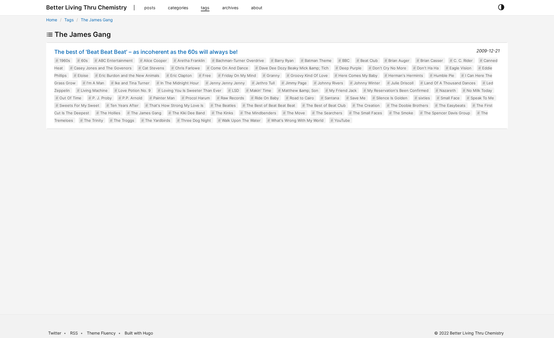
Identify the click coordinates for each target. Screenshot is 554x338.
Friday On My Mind (239, 75)
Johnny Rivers (330, 83)
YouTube (342, 120)
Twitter (54, 333)
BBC (345, 60)
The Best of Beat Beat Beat (270, 105)
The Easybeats (452, 105)
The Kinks (224, 113)
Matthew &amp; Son (300, 90)
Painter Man (164, 98)
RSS (74, 333)
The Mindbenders (260, 113)
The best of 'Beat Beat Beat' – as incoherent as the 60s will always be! (146, 51)
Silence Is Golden (391, 98)
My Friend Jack (343, 90)
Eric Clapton (181, 75)
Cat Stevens (153, 68)
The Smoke (403, 113)
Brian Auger (398, 60)
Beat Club (369, 60)
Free (207, 75)
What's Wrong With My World (297, 120)
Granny (273, 75)
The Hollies (110, 113)
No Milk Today (479, 90)
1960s (64, 60)
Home (51, 19)
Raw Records (232, 98)
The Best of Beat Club (326, 105)
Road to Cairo (302, 98)
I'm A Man (95, 83)
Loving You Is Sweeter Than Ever (191, 90)
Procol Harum (198, 98)
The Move (296, 113)
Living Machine (94, 90)
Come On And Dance (229, 68)
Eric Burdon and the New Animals (129, 75)
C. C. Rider (463, 60)
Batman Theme (318, 60)
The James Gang (97, 19)
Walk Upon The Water (241, 120)
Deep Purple (350, 68)
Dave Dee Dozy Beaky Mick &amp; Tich (294, 68)
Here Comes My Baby (357, 75)
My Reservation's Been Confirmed (397, 90)
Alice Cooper (155, 60)
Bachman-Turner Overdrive (240, 60)
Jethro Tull (265, 83)
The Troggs (124, 120)
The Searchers (329, 113)
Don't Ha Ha (428, 68)
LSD (235, 90)
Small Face (450, 98)
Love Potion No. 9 (134, 90)
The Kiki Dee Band (188, 113)
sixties (424, 98)
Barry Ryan (284, 60)
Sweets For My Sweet (79, 105)
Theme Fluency (102, 333)
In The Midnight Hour (179, 83)
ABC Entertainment (115, 60)
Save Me (358, 98)
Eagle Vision (460, 68)
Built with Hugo (139, 333)
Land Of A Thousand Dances (450, 83)
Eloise (83, 75)
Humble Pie (444, 75)
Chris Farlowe (187, 68)
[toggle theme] (501, 7)
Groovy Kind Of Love (309, 75)
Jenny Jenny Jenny (227, 83)
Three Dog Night (196, 120)
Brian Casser (431, 60)
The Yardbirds (157, 120)
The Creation (368, 105)
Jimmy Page (296, 83)
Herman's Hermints (405, 75)
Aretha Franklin (191, 60)
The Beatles (225, 105)
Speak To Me (482, 98)
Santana (332, 98)
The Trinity (93, 120)
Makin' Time (260, 90)
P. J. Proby (102, 98)
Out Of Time (70, 98)
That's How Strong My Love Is (176, 105)
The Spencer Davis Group (447, 113)
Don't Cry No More (389, 68)
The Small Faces (367, 113)
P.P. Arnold (132, 98)
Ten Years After (124, 105)
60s (84, 60)
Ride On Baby (267, 98)
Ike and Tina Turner (132, 83)
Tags (69, 19)
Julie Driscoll (402, 83)
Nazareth (447, 90)
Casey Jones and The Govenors (103, 68)
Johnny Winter (367, 83)
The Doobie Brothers (409, 105)
